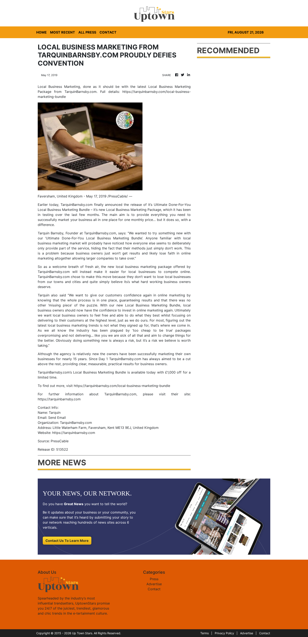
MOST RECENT (62, 32)
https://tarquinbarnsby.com (59, 399)
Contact (154, 589)
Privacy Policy (224, 633)
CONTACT (108, 32)
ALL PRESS (87, 32)
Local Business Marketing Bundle (64, 210)
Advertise (154, 584)
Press (154, 579)
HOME (41, 32)
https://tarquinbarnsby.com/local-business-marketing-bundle (122, 386)
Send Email (57, 417)
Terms (204, 633)
